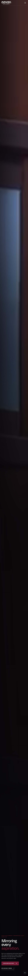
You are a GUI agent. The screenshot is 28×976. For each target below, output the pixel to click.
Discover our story (8, 963)
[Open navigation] (25, 2)
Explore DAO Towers (7, 968)
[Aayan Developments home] (6, 2)
